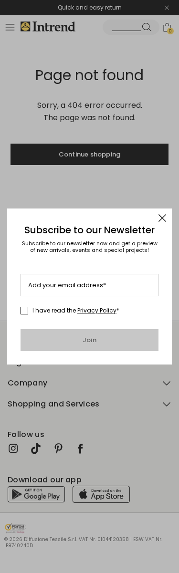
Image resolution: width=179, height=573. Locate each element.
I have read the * (75, 310)
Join (89, 339)
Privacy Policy (96, 310)
